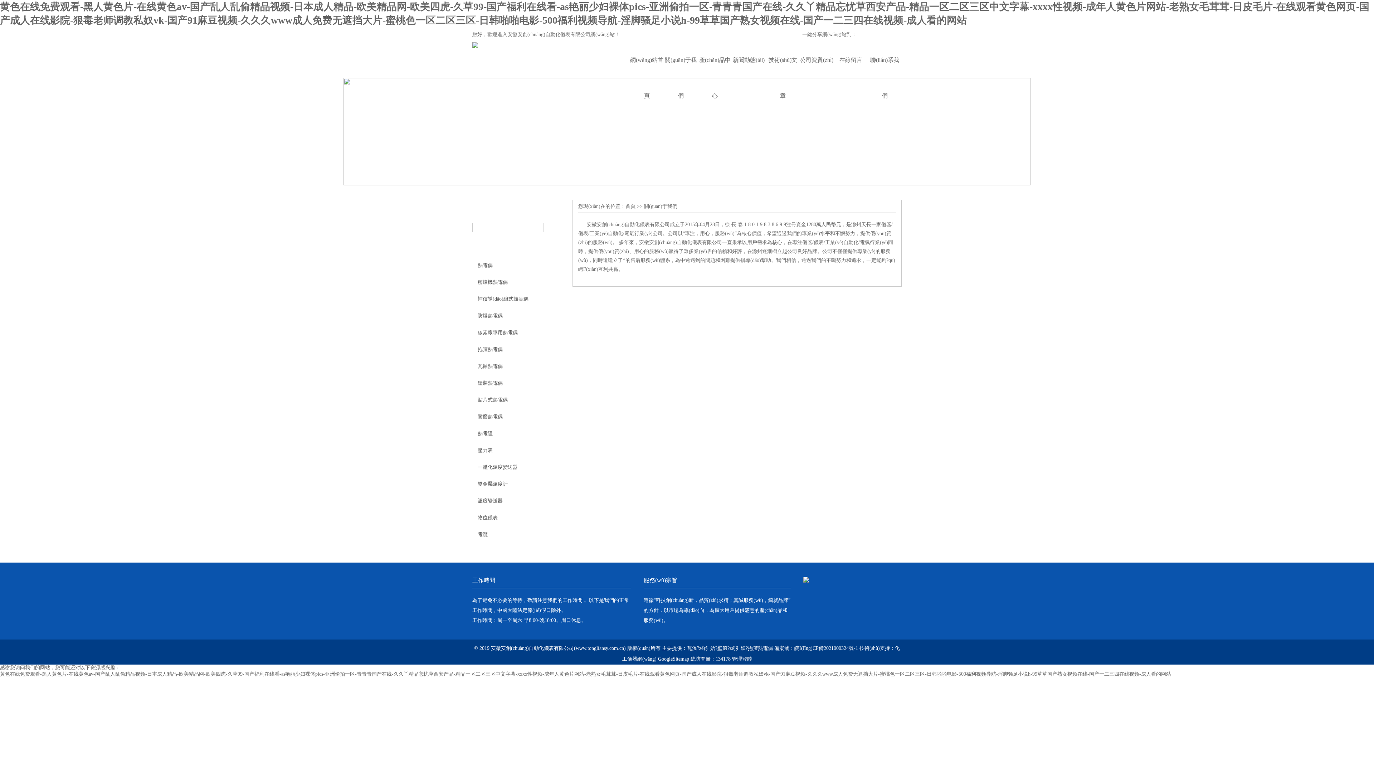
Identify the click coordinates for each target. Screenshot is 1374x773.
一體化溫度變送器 (498, 467)
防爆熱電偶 (490, 316)
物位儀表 (488, 517)
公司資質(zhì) (816, 60)
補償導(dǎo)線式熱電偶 (503, 299)
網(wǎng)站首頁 (646, 67)
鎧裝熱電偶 (490, 383)
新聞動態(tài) (749, 60)
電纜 (483, 534)
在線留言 (850, 60)
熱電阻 (485, 433)
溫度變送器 (490, 501)
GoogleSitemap (673, 659)
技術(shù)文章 (783, 67)
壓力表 (485, 450)
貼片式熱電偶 (493, 400)
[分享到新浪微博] (885, 35)
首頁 (630, 206)
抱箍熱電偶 (490, 349)
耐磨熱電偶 (490, 416)
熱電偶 (485, 265)
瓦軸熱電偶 (490, 366)
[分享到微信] (872, 35)
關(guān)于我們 (681, 67)
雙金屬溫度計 (493, 484)
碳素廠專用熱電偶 (498, 332)
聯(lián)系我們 (884, 67)
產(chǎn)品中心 (715, 67)
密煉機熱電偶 (493, 282)
